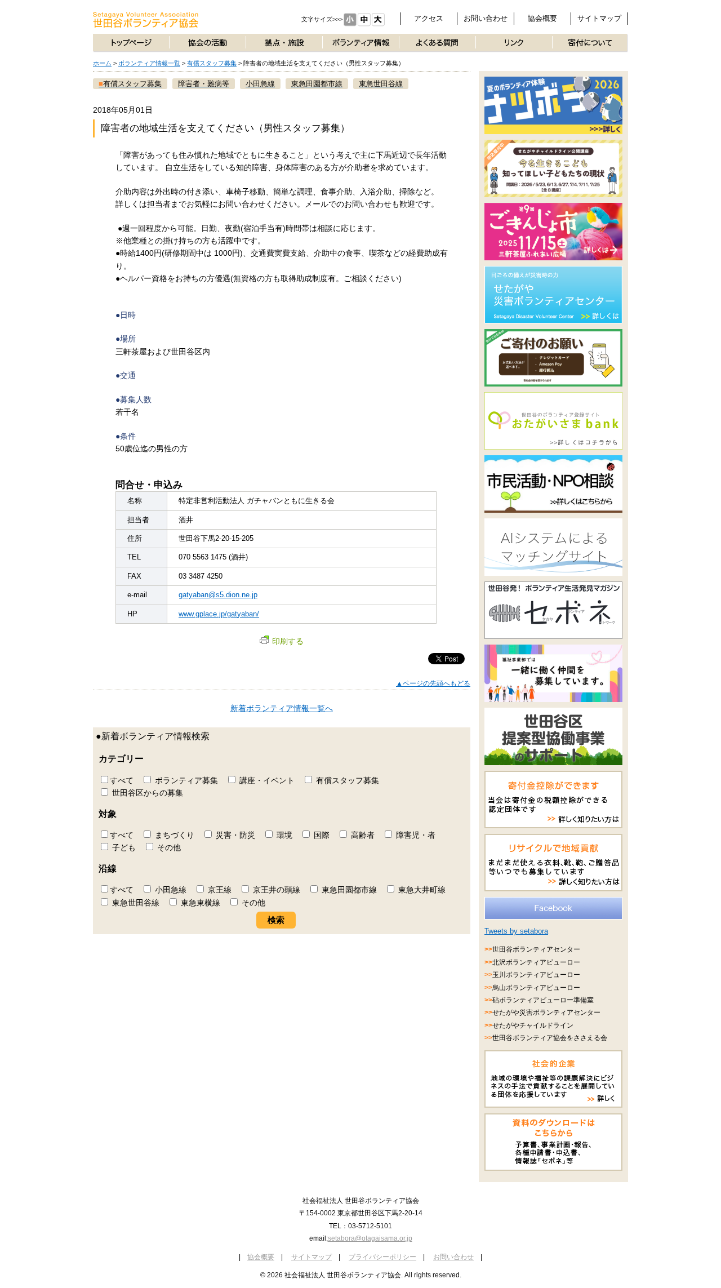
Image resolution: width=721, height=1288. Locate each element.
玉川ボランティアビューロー (536, 975)
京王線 (219, 889)
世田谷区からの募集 (146, 792)
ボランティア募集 (185, 780)
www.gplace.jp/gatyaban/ (219, 614)
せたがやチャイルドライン (532, 1025)
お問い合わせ (486, 18)
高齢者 (362, 835)
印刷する (288, 641)
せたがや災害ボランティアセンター (546, 1012)
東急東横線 (199, 902)
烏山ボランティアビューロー (536, 988)
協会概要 (542, 18)
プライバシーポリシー (382, 1257)
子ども (123, 847)
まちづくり (173, 835)
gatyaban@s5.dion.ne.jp (218, 594)
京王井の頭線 (275, 889)
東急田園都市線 (348, 889)
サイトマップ (599, 18)
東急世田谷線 (134, 902)
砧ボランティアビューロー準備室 (543, 1000)
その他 (168, 847)
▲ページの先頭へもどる (433, 683)
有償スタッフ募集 (212, 63)
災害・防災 (234, 835)
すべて (121, 780)
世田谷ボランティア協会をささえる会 (549, 1038)
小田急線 (169, 889)
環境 (283, 835)
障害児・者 (414, 835)
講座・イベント (266, 780)
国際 (320, 835)
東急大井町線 (421, 889)
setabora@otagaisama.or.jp (370, 1238)
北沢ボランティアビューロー (536, 962)
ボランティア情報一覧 (149, 63)
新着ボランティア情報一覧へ (281, 708)
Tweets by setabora (516, 931)
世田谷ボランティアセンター (536, 949)
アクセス (428, 18)
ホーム (102, 63)
